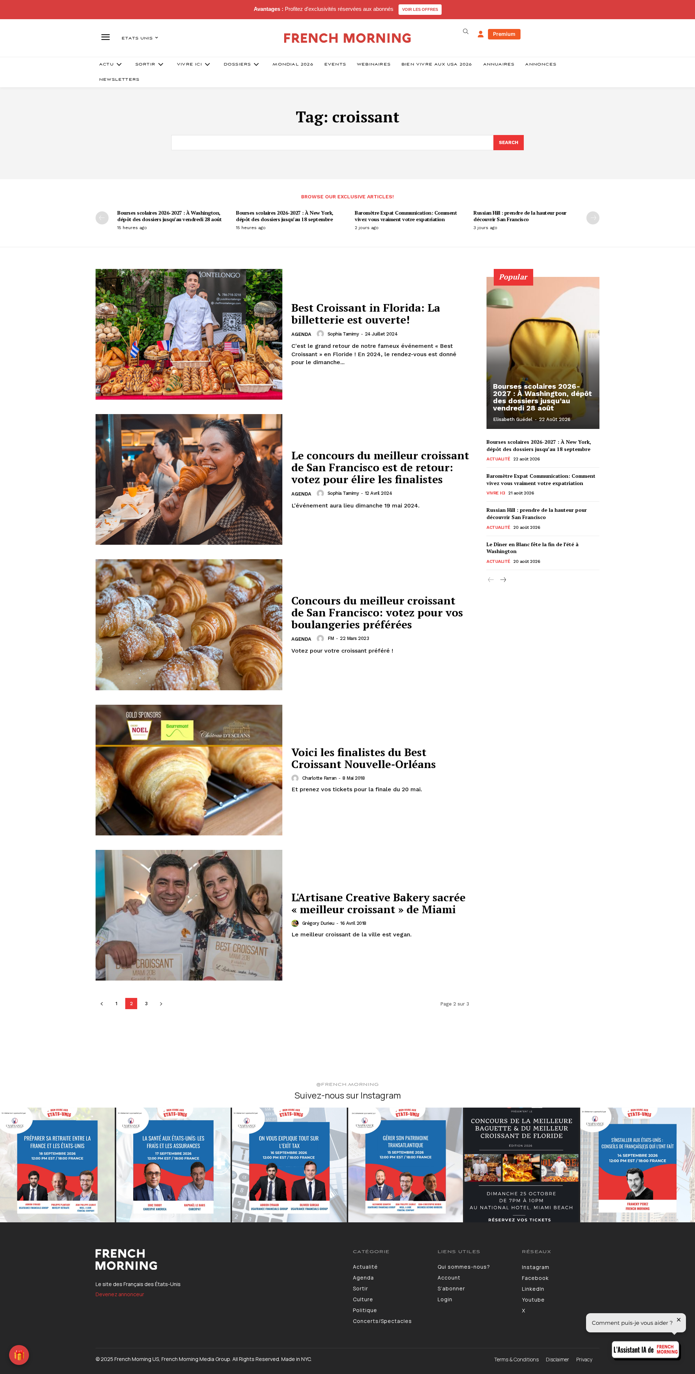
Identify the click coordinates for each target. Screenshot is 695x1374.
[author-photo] (321, 333)
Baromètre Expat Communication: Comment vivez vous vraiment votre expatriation (406, 216)
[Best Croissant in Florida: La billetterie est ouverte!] (189, 334)
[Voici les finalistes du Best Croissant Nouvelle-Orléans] (189, 770)
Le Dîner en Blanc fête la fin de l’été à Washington (532, 548)
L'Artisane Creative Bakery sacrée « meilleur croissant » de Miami (378, 903)
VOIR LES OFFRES (420, 9)
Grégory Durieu (318, 923)
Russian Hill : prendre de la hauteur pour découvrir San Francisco (519, 216)
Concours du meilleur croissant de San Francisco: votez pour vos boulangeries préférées (377, 612)
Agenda (301, 334)
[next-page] (592, 217)
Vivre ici (495, 493)
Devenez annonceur (120, 1294)
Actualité (498, 458)
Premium (504, 34)
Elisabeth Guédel (512, 419)
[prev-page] (102, 217)
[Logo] (219, 1259)
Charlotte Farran (319, 778)
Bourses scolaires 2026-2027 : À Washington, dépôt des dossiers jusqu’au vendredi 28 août (169, 216)
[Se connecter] (481, 34)
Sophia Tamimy (343, 334)
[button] (465, 31)
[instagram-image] (57, 1165)
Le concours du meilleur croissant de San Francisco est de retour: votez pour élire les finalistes (380, 467)
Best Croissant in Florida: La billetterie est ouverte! (365, 313)
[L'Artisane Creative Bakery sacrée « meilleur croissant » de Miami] (189, 915)
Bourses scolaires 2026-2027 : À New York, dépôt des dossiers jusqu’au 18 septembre (284, 216)
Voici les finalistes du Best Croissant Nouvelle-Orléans (363, 758)
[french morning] (347, 38)
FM (331, 638)
